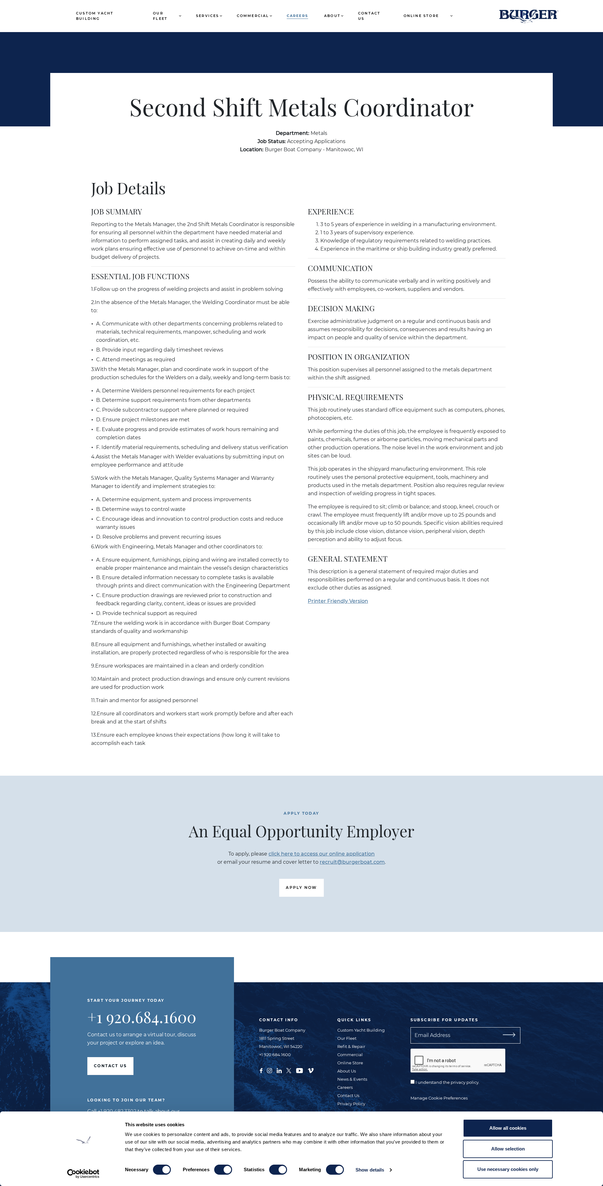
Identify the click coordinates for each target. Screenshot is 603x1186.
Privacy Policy (351, 1103)
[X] (288, 1070)
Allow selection (508, 1148)
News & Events (352, 1079)
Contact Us (369, 16)
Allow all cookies (507, 1128)
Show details (370, 1169)
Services (207, 16)
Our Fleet (160, 16)
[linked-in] (279, 1070)
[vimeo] (310, 1070)
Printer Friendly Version (338, 601)
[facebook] (261, 1070)
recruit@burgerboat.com (352, 862)
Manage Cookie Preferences (439, 1097)
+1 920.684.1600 (141, 1016)
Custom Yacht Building (94, 16)
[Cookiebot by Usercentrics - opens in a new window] (83, 1173)
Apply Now (301, 887)
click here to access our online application (322, 854)
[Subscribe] (506, 1035)
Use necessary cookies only (507, 1169)
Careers (297, 16)
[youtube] (299, 1070)
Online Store (421, 16)
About (332, 16)
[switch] (223, 1170)
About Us (346, 1070)
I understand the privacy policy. (447, 1082)
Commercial (253, 16)
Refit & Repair (351, 1046)
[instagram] (269, 1070)
